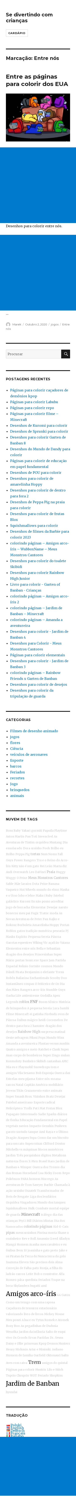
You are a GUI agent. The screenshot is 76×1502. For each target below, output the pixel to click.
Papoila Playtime (55, 830)
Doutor (60, 1143)
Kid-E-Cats (60, 1227)
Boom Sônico (48, 1002)
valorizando (14, 1314)
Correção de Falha (18, 1268)
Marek (16, 324)
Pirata (19, 972)
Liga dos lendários (43, 1196)
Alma (58, 1262)
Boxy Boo (13, 1326)
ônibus (10, 1250)
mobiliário (55, 1085)
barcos (16, 766)
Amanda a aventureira (21, 1043)
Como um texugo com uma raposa (30, 1302)
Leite (29, 1274)
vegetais (12, 1126)
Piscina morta (47, 1233)
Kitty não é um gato (25, 866)
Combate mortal (47, 1208)
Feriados (17, 772)
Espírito (21, 937)
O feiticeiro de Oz (47, 984)
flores (15, 743)
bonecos (12, 913)
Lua (40, 1173)
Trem (34, 1362)
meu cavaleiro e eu (53, 1244)
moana (55, 1079)
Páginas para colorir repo (32, 408)
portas (19, 960)
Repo (66, 1173)
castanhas (54, 1061)
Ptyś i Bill (25, 1221)
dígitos (46, 1155)
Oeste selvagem (17, 1038)
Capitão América (36, 1085)
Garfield (39, 1355)
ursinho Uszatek (25, 1191)
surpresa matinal (53, 1032)
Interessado (28, 1114)
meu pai (24, 913)
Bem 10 (21, 1250)
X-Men (33, 1161)
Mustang (55, 842)
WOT (33, 1375)
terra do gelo (57, 1256)
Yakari (26, 830)
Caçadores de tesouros (22, 1308)
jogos (54, 324)
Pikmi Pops (37, 1038)
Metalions (59, 1155)
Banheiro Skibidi (34, 1061)
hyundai (11, 1392)
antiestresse (30, 995)
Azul (42, 1132)
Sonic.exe (32, 960)
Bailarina (22, 978)
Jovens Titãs (14, 1090)
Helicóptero (14, 1108)
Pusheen (60, 1126)
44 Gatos (63, 1295)
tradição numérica (39, 931)
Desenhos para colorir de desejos (38, 684)
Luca (56, 1008)
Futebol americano (19, 1102)
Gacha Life (13, 995)
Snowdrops (42, 1067)
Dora (26, 848)
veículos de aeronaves (29, 754)
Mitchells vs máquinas (21, 1149)
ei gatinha (36, 1014)
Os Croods (20, 1338)
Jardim (11, 1155)
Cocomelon (54, 1020)
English (17, 1428)
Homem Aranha (28, 1244)
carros (10, 1085)
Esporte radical (44, 1102)
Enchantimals (39, 978)
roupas (29, 984)
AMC (65, 1061)
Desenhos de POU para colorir (35, 472)
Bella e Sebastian (48, 948)
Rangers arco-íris (32, 990)
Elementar (38, 907)
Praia (51, 872)
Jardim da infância (32, 1332)
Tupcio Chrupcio (17, 1375)
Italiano (17, 1436)
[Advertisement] (38, 185)
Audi (9, 872)
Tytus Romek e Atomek (52, 1320)
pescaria (59, 931)
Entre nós (43, 1079)
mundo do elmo (47, 890)
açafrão (53, 943)
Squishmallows (16, 1208)
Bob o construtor (46, 1274)
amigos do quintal (55, 1363)
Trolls (28, 1108)
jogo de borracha (18, 907)
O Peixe (22, 878)
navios (23, 1126)
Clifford (48, 1143)
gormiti (36, 830)
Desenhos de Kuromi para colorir (38, 425)
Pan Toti (31, 836)
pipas (10, 1233)
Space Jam (47, 960)
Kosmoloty (14, 1061)
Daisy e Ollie (14, 1343)
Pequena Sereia (39, 937)
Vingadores (28, 1202)
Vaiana (65, 943)
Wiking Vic (40, 943)
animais (17, 796)
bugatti (35, 1286)
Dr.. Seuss (56, 1338)
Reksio (23, 966)
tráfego (46, 1215)
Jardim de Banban (32, 1383)
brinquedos (20, 790)
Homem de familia (19, 1355)
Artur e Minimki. (40, 1349)
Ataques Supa (27, 1138)
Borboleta (24, 925)
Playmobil (25, 1067)
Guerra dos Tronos (46, 1167)
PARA (24, 1179)
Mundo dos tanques (51, 1202)
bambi (64, 1008)
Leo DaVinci (37, 872)
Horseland (29, 1173)
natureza (12, 1161)
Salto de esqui (55, 1332)
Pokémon (13, 1179)
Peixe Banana (49, 884)
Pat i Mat (39, 1108)
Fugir (35, 913)
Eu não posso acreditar (47, 901)
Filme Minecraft (17, 1014)
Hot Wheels (27, 890)
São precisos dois (42, 1262)
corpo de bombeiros (27, 1055)
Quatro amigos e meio (21, 1049)
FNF (34, 1001)
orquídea (42, 842)
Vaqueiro (12, 890)
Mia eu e (12, 1067)
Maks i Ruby (44, 895)
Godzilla (46, 995)
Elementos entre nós (20, 948)
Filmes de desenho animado (34, 731)
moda (54, 913)
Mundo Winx (55, 1038)
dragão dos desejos (20, 954)
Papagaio (12, 1114)
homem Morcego (41, 1179)
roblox (24, 1002)
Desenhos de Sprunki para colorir (39, 431)
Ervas (32, 1338)
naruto (63, 907)
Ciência (16, 748)
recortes (17, 778)
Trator (44, 913)
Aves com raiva (16, 1363)
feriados (44, 1280)
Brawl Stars (47, 1161)
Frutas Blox (54, 1108)
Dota (35, 884)
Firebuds (50, 1014)
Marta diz (59, 866)
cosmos (46, 966)
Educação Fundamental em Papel (43, 1120)
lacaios (26, 884)
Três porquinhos (28, 1155)
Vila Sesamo (26, 1073)
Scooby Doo (58, 978)
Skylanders (21, 1286)
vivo (9, 1338)
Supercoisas (33, 1143)
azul (44, 1286)
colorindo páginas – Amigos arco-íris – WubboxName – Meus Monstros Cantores (39, 549)
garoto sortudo (16, 1132)
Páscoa (56, 937)
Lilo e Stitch (55, 1369)
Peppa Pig (22, 854)
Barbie (48, 1185)
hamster (39, 1026)
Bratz (50, 1096)
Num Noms (49, 854)
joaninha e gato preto (43, 1250)
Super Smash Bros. (19, 1096)
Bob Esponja (45, 1073)
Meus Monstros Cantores (48, 878)
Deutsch (17, 1430)
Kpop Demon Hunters (54, 1343)
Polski (16, 1425)
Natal (19, 1085)
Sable (10, 884)
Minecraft (30, 1214)
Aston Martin (15, 836)
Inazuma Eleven (17, 1262)
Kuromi (25, 901)
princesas (31, 1343)
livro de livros (33, 1314)
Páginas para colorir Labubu (34, 402)
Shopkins (56, 1375)
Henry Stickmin (17, 1349)
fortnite (34, 966)
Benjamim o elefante (40, 972)
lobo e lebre (26, 895)
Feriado (43, 1375)
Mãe (17, 884)
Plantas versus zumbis (53, 1043)
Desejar (52, 907)
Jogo (14, 784)
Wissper (26, 1167)
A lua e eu (28, 1320)
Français (18, 1433)
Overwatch (20, 872)
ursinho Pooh (40, 848)
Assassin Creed (47, 1238)
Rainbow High (29, 1032)
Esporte (16, 760)
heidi (42, 1020)
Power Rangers (25, 860)
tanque (33, 1132)
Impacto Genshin (41, 1126)
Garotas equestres (19, 943)
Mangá (11, 1244)
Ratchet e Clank (49, 1049)
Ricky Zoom (52, 1173)
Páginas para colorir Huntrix (26, 1369)
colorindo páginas (38, 1227)
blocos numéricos (50, 1149)
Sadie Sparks (47, 1114)
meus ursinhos (26, 1233)
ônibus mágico (27, 1020)
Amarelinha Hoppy (45, 925)
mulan (65, 1055)
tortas (35, 854)
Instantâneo (14, 984)
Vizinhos (39, 1096)
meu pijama (26, 1079)
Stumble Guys (55, 990)
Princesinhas (44, 954)
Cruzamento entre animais (43, 1090)
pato (35, 1268)
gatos (21, 931)
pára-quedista (27, 1280)
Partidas (43, 1338)
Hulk (31, 1208)
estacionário (48, 1308)
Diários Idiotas (42, 1221)
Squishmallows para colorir (34, 525)
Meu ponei (13, 1320)
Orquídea (12, 1202)
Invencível (45, 836)
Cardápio (17, 33)
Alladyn (64, 1238)
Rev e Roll (29, 1238)
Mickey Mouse (54, 1314)
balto (65, 1355)
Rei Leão (46, 866)
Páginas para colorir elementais (37, 655)
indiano (57, 1349)
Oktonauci (53, 1355)
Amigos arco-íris (31, 1294)
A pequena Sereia (39, 1008)
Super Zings (51, 1055)
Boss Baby (13, 830)
